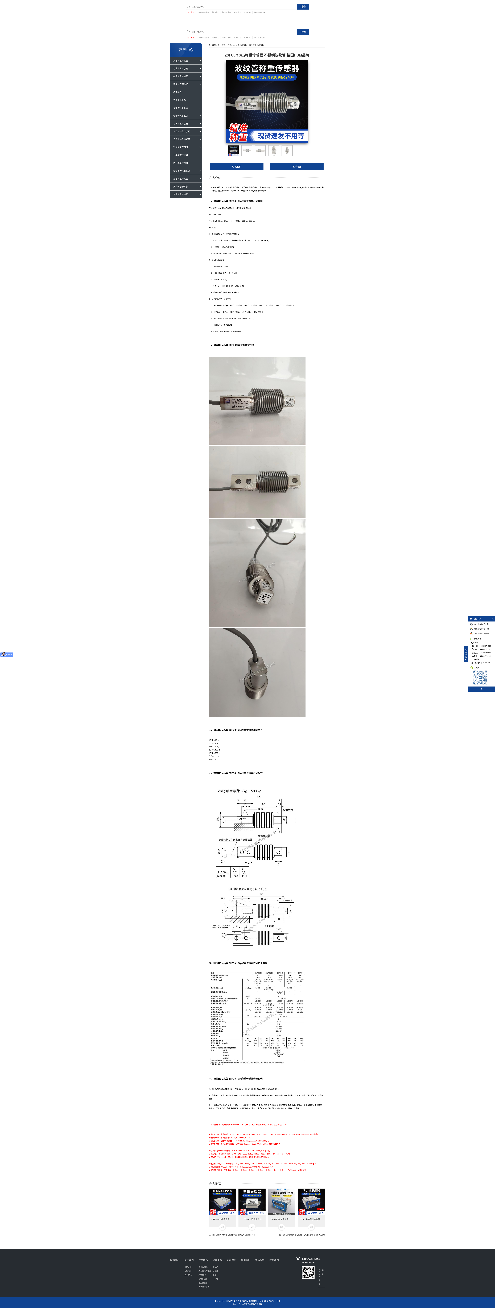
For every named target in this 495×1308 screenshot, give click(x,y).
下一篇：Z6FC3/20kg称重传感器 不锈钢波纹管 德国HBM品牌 (300, 1234)
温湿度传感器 (204, 1286)
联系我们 (236, 166)
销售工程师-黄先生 (481, 633)
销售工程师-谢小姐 (481, 628)
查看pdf (297, 166)
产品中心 (231, 45)
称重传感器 (242, 45)
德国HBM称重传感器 (226, 208)
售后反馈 (260, 1260)
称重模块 (202, 1275)
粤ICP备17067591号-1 (271, 1301)
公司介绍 (188, 1267)
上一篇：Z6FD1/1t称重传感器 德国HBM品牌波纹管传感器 (232, 1234)
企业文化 (188, 1275)
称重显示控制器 (205, 1271)
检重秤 (215, 1271)
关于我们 (189, 1260)
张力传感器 (203, 1282)
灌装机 (215, 1267)
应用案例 (245, 1260)
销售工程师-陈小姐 (481, 624)
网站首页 (174, 1260)
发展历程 (188, 1271)
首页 (223, 45)
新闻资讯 (231, 1260)
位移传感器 (203, 1278)
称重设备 (217, 1260)
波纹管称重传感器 (256, 45)
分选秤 (215, 1278)
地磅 (214, 1275)
